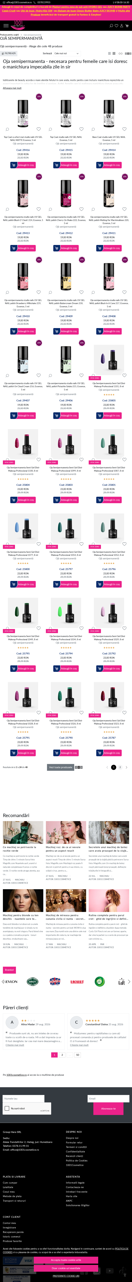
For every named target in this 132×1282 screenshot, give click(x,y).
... (70, 1055)
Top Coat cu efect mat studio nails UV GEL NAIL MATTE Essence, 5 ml (23, 139)
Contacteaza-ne (75, 1187)
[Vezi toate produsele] (120, 53)
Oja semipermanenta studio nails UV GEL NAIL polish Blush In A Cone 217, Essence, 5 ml (109, 303)
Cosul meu (9, 1192)
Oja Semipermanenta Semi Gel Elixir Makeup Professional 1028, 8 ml (23, 722)
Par (102, 944)
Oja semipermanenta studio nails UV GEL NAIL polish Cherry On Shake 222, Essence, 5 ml (66, 220)
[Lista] (109, 53)
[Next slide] (129, 982)
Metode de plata (12, 1196)
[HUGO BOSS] (99, 988)
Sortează (47, 53)
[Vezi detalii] (7, 129)
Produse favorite (12, 1241)
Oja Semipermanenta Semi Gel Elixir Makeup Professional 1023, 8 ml (109, 722)
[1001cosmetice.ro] (21, 25)
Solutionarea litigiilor (78, 1205)
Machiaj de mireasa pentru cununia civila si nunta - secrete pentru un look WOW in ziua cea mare (66, 917)
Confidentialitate (75, 1152)
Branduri (9, 970)
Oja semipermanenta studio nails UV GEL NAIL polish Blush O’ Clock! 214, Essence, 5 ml (23, 220)
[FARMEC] (54, 988)
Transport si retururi (14, 1201)
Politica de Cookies (77, 1161)
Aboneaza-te (108, 1108)
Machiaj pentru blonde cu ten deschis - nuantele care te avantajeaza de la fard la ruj (20, 917)
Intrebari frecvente (76, 1192)
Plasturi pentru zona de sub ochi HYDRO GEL (77, 7)
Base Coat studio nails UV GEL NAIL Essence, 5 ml (108, 139)
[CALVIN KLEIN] (121, 988)
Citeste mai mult (15, 1045)
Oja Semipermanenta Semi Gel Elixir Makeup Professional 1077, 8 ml (23, 553)
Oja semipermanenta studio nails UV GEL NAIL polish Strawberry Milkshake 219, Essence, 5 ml (23, 303)
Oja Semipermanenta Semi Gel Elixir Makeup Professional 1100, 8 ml (23, 469)
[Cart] (126, 26)
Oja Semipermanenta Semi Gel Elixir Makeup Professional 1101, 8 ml (109, 385)
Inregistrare (9, 1228)
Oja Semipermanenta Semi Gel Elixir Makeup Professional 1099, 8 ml (66, 469)
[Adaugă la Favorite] (39, 129)
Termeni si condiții (76, 1147)
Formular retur (74, 1143)
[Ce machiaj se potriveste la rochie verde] (23, 832)
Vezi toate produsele (60, 767)
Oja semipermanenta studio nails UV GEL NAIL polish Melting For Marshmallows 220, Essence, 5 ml (109, 220)
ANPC (69, 1201)
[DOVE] (77, 988)
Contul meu (9, 1223)
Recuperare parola (13, 1232)
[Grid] (114, 53)
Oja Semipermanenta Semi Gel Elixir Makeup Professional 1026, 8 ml (66, 722)
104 (36, 11)
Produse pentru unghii (9, 35)
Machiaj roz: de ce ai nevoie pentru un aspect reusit (63, 849)
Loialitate (8, 1187)
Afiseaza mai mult (12, 88)
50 (77, 1055)
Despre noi (72, 1138)
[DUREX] (32, 988)
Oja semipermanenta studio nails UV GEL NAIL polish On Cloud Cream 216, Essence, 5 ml (23, 386)
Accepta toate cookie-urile (66, 1260)
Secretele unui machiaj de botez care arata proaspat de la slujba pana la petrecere (108, 849)
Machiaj (19, 880)
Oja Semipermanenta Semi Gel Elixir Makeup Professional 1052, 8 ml (109, 553)
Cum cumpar (10, 1183)
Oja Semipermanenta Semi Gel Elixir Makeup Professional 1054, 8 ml (66, 553)
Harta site (71, 1196)
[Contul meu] (121, 26)
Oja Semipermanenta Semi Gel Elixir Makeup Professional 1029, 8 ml (109, 638)
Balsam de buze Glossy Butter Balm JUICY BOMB (86, 11)
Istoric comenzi (11, 1237)
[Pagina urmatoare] (126, 767)
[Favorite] (116, 26)
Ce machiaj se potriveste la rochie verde (19, 849)
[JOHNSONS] (10, 988)
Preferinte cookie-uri (66, 1276)
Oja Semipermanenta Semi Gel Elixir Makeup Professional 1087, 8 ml (109, 469)
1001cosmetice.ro (16, 1075)
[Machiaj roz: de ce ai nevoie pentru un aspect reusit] (66, 832)
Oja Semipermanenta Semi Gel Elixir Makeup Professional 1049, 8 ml (23, 638)
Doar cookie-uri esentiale (66, 1268)
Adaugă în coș (26, 165)
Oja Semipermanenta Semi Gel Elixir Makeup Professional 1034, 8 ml (66, 638)
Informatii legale (75, 1183)
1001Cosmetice (75, 1165)
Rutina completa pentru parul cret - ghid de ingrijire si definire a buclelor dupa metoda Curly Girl (109, 917)
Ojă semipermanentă (23, 143)
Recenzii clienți (74, 1156)
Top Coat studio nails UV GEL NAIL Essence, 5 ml (66, 139)
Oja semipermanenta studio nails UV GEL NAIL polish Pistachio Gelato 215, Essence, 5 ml (65, 386)
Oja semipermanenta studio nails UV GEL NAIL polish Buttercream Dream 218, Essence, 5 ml (66, 303)
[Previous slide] (2, 982)
